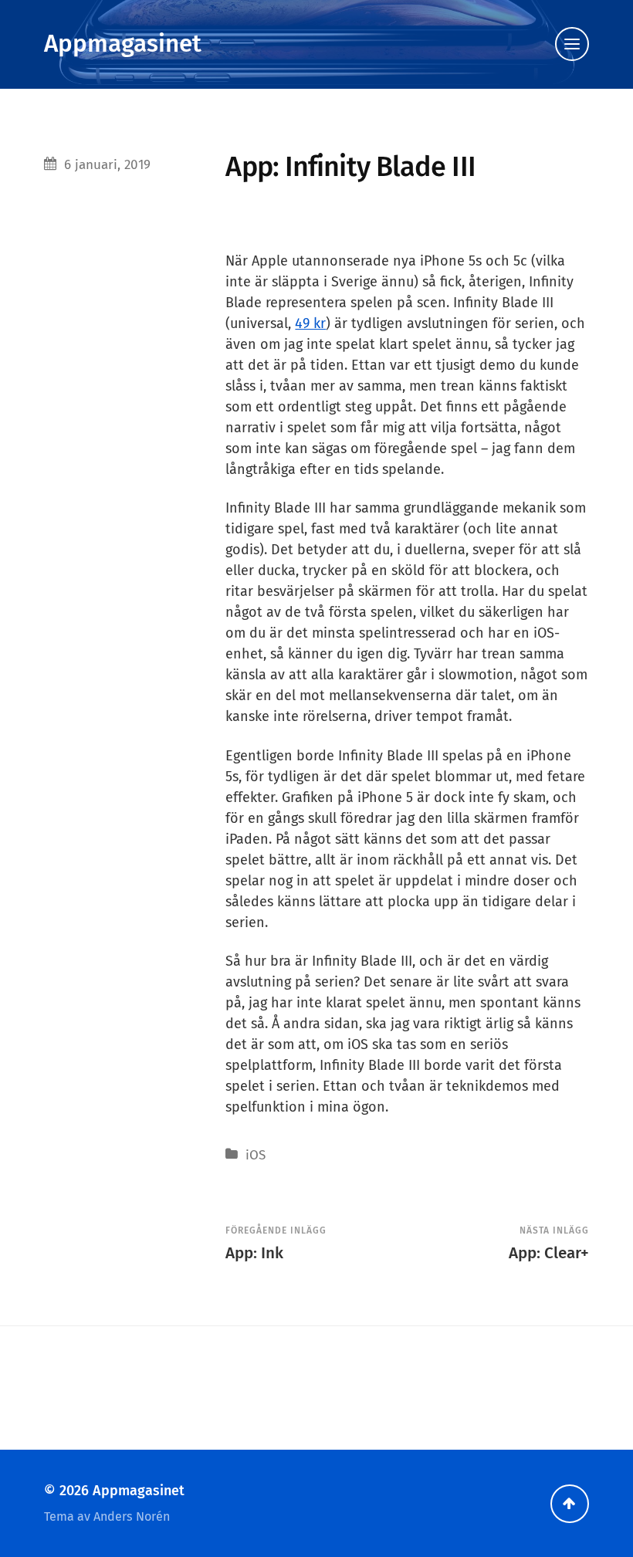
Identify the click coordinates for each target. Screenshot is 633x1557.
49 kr (310, 323)
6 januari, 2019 (107, 165)
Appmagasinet (122, 43)
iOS (255, 1155)
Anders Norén (131, 1516)
